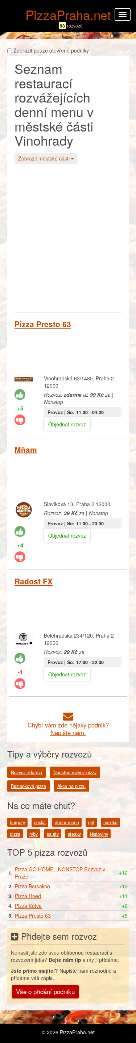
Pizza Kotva (28, 905)
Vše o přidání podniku (45, 991)
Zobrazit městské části (44, 158)
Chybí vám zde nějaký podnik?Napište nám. (68, 729)
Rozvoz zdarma (26, 772)
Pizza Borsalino (32, 886)
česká (40, 822)
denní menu (67, 822)
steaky (74, 834)
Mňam (26, 449)
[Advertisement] (68, 237)
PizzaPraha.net (68, 14)
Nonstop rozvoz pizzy (74, 772)
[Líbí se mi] (20, 394)
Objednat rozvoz (67, 424)
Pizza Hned (28, 896)
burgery (17, 822)
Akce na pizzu (71, 786)
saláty (53, 834)
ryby (33, 834)
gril (91, 822)
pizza (15, 834)
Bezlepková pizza (28, 786)
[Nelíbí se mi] (20, 419)
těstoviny (99, 834)
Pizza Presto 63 (43, 323)
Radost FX (34, 581)
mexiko (110, 822)
